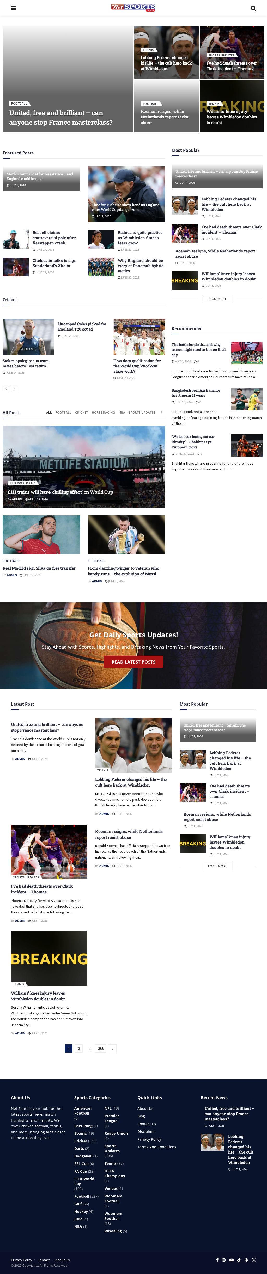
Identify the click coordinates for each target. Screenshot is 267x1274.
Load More (217, 299)
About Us (145, 1108)
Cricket (81, 412)
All (49, 412)
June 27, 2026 (44, 249)
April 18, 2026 (37, 499)
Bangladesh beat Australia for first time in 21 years (196, 393)
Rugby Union (116, 1133)
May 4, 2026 (182, 361)
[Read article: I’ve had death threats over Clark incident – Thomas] (185, 233)
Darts (79, 1148)
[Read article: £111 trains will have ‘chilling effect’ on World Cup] (84, 467)
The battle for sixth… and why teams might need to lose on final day (199, 349)
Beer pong (83, 1125)
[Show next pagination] (113, 1048)
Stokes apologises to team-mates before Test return (26, 363)
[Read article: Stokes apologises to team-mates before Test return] (28, 337)
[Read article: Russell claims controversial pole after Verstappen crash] (16, 239)
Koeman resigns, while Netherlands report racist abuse (165, 116)
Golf (78, 1203)
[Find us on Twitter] (254, 1260)
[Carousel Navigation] (84, 388)
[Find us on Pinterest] (246, 1260)
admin (18, 132)
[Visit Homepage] (133, 8)
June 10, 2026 (183, 402)
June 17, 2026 (31, 575)
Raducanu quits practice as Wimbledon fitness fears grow (140, 237)
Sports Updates (221, 55)
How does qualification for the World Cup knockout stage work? (136, 366)
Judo (78, 1219)
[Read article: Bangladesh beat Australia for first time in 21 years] (247, 399)
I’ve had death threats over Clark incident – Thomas (232, 65)
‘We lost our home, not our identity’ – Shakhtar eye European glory (193, 441)
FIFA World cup (22, 483)
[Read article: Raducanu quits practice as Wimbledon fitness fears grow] (101, 239)
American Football (83, 1111)
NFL (108, 1108)
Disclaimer (146, 1131)
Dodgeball (83, 1156)
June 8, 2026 (116, 581)
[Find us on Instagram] (224, 1260)
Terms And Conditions (156, 1146)
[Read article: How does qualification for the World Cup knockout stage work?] (139, 337)
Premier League (112, 1118)
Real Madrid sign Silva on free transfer (39, 568)
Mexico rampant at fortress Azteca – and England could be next (40, 176)
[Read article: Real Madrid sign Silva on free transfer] (41, 534)
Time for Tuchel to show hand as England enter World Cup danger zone (126, 207)
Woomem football (113, 1198)
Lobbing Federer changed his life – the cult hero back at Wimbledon (166, 63)
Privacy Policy (149, 1139)
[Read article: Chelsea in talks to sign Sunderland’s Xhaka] (16, 267)
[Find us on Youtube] (231, 1260)
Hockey (81, 1211)
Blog (141, 1116)
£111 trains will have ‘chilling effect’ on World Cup (60, 492)
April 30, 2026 (184, 454)
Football (19, 103)
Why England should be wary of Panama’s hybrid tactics (141, 265)
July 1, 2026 (37, 132)
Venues (111, 1188)
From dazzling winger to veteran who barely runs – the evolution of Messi (123, 571)
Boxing (80, 1133)
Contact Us (146, 1123)
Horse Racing (103, 412)
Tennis (148, 50)
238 (101, 1048)
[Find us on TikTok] (239, 1260)
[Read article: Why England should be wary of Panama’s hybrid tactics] (101, 267)
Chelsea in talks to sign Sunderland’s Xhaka (55, 263)
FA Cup (80, 1171)
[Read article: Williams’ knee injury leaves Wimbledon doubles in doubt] (185, 280)
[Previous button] (6, 388)
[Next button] (14, 388)
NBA (122, 412)
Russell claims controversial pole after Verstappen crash (54, 237)
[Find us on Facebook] (217, 1260)
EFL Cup (81, 1163)
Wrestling (113, 1231)
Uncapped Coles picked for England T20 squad (82, 326)
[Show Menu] (13, 8)
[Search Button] (253, 8)
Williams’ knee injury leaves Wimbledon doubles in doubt (232, 116)
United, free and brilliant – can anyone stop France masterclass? (61, 117)
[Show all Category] (161, 412)
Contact (44, 1260)
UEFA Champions (115, 1173)
